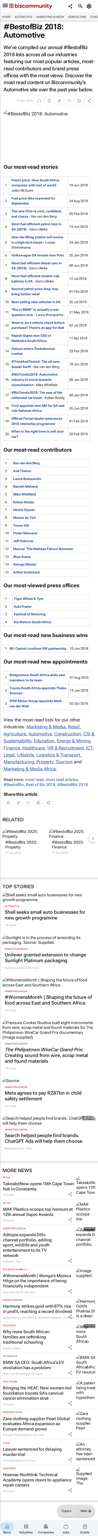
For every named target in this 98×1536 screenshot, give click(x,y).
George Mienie (24, 564)
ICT (89, 748)
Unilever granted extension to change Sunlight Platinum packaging (45, 957)
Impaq (7, 1348)
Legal (9, 755)
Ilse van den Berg (26, 463)
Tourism (64, 762)
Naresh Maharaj (25, 486)
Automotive (24, 17)
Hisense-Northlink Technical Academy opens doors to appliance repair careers (37, 1479)
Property (44, 762)
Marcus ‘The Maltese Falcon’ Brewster (43, 549)
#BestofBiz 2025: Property (21, 844)
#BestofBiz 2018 (72, 784)
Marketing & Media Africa (30, 769)
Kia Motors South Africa (32, 622)
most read (34, 779)
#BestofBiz (14, 784)
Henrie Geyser (24, 510)
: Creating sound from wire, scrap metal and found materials (46, 1055)
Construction (67, 734)
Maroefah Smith (13, 1292)
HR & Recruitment (65, 748)
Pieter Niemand (25, 533)
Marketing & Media (50, 17)
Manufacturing (19, 762)
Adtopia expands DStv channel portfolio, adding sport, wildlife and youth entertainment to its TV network (27, 1245)
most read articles (62, 779)
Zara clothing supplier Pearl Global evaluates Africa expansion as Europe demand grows (36, 1423)
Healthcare (33, 748)
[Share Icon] (70, 1194)
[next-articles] (92, 838)
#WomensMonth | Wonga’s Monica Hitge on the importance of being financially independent (37, 1280)
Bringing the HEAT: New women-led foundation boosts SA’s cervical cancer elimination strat (37, 1393)
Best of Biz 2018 (40, 784)
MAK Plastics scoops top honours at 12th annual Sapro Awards (38, 1212)
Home (6, 17)
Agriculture (77, 17)
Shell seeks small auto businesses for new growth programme (45, 915)
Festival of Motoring (30, 614)
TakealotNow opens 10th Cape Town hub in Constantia (38, 1186)
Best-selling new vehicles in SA (35, 302)
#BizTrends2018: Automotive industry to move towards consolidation (34, 380)
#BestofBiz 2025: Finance (68, 844)
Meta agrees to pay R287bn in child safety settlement (43, 1096)
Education (44, 741)
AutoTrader (23, 606)
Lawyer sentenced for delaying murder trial (32, 1452)
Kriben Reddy (23, 502)
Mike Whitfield (24, 494)
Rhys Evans (22, 557)
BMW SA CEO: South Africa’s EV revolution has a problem (33, 1365)
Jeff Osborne (23, 541)
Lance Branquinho (27, 479)
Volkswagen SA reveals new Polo (37, 255)
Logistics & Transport (58, 755)
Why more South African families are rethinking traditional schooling (26, 1336)
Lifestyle (25, 755)
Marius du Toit (24, 518)
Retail (74, 727)
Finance (12, 748)
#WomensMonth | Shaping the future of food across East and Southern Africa (48, 1000)
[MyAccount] (89, 6)
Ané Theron (22, 471)
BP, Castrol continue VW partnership (38, 648)
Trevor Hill (21, 525)
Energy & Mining (73, 741)
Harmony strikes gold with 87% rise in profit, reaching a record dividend (37, 1309)
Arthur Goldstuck (26, 572)
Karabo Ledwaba (16, 968)
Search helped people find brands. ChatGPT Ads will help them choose (43, 1138)
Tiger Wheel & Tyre (28, 599)
